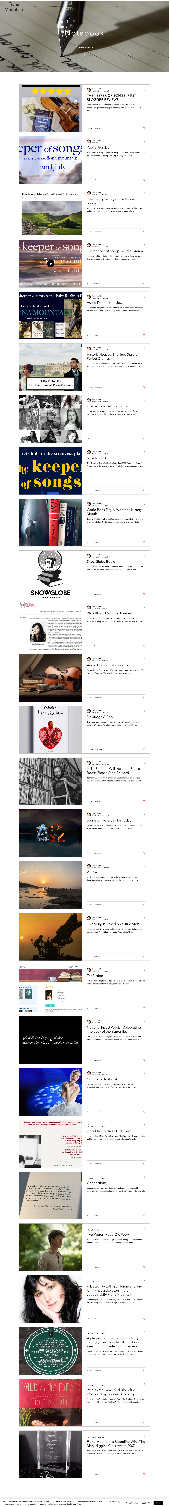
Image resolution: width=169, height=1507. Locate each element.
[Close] (166, 1503)
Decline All (146, 1503)
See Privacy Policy (74, 1504)
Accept (158, 1503)
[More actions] (145, 89)
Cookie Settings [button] (131, 1503)
